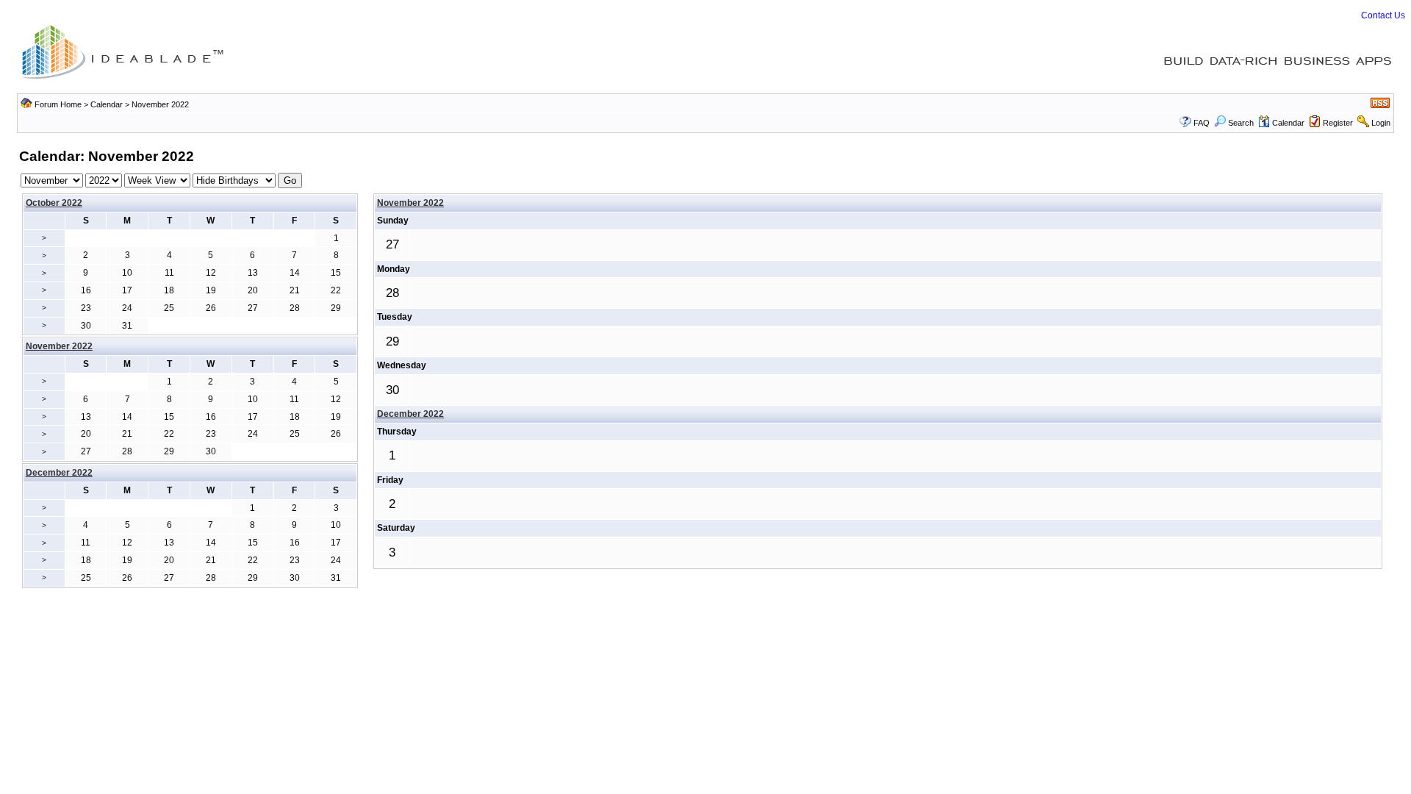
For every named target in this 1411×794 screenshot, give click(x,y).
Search (1241, 122)
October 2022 (54, 203)
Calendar (106, 104)
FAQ (1201, 122)
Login (1380, 122)
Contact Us (1383, 15)
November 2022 (410, 203)
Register (1338, 122)
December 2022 (410, 414)
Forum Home (58, 104)
